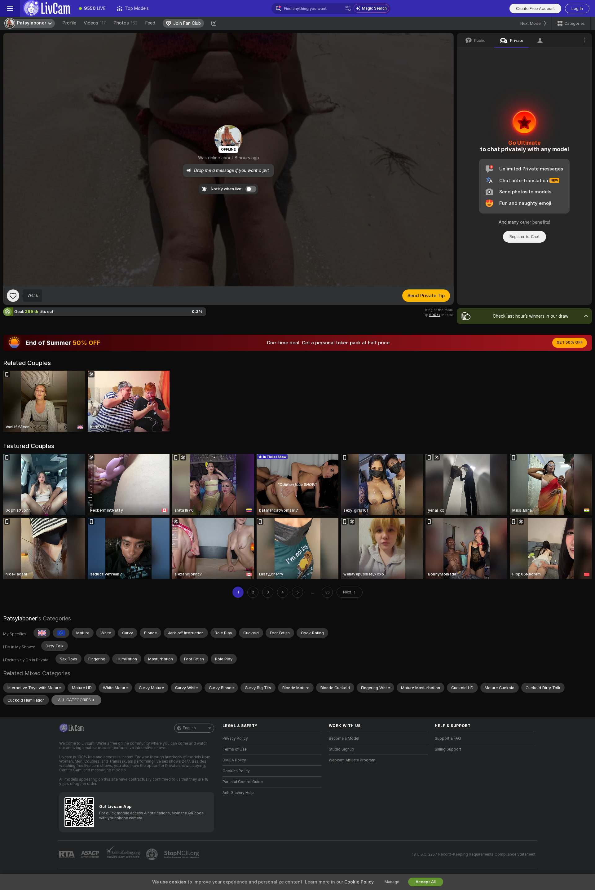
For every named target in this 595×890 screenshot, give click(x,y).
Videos (95, 23)
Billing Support (448, 749)
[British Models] (41, 633)
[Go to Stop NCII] (182, 854)
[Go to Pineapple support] (152, 854)
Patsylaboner (20, 618)
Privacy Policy (235, 738)
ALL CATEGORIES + (76, 700)
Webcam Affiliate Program (352, 760)
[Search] (348, 8)
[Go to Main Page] (46, 8)
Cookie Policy (358, 881)
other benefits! (535, 222)
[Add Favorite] (13, 295)
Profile (69, 23)
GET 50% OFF (570, 342)
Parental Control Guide (243, 782)
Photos (125, 23)
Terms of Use (235, 749)
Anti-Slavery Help (238, 793)
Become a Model (344, 738)
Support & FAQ (448, 738)
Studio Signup (341, 749)
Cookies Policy (236, 771)
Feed (150, 23)
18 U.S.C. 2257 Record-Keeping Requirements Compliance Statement (474, 854)
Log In (577, 8)
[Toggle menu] (10, 8)
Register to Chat (524, 236)
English (189, 728)
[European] (61, 633)
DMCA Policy (234, 760)
